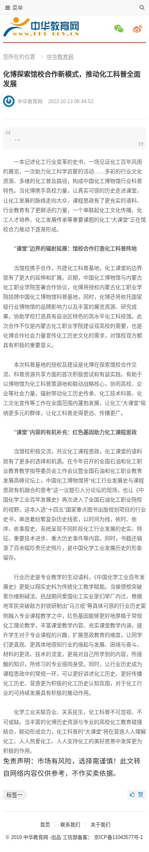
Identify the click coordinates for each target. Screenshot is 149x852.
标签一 (14, 795)
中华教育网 (60, 57)
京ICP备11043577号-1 (118, 837)
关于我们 (100, 824)
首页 (45, 824)
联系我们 (70, 824)
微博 (138, 28)
